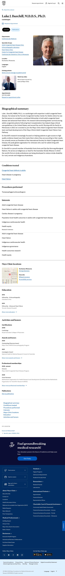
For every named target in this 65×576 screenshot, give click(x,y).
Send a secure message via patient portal (14, 72)
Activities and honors (11, 320)
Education (6, 290)
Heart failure (6, 179)
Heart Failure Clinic (7, 50)
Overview (6, 29)
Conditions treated (10, 165)
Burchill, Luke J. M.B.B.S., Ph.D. (11, 433)
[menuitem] (6, 29)
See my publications (8, 393)
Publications (15, 29)
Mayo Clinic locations (11, 264)
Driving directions (24, 271)
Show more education (8, 312)
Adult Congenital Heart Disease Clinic (13, 45)
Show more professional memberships (13, 385)
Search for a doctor (9, 10)
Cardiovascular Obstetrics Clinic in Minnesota (15, 54)
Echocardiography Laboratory (10, 47)
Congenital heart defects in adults (14, 170)
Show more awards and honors (11, 358)
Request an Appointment (11, 23)
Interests (6, 200)
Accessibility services (25, 279)
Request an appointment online (11, 97)
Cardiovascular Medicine (9, 39)
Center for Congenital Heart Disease (12, 52)
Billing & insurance (24, 277)
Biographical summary (15, 108)
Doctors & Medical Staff (8, 430)
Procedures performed (12, 187)
